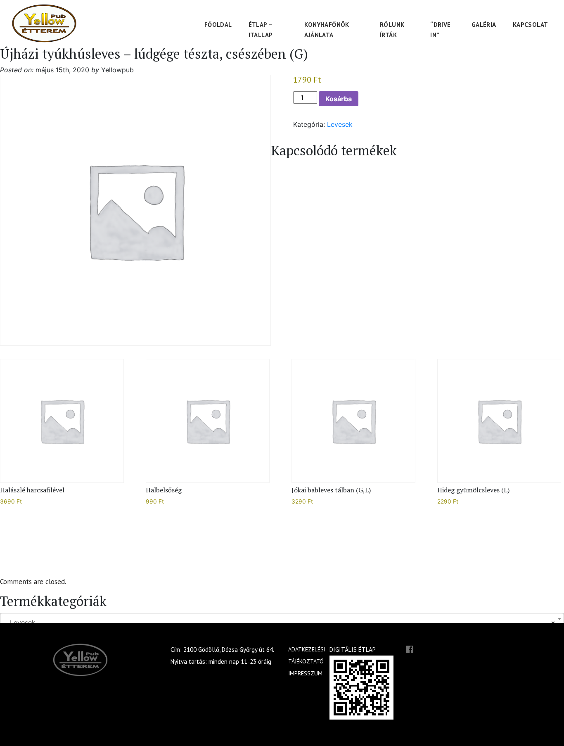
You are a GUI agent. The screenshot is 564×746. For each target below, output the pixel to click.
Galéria (484, 25)
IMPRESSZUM (305, 673)
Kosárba (338, 99)
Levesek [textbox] (279, 622)
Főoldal (218, 25)
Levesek (340, 124)
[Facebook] (409, 648)
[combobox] (282, 619)
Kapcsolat (530, 25)
